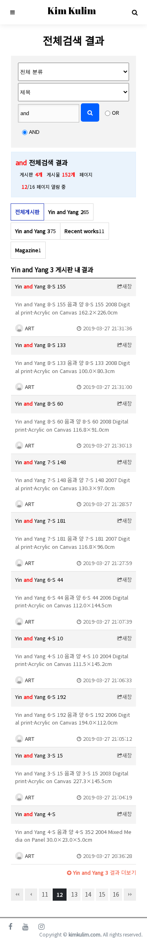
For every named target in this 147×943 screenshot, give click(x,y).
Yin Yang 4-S (35, 814)
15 (102, 894)
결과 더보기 (103, 872)
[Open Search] (134, 12)
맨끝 (130, 894)
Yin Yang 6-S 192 (40, 697)
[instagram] (41, 926)
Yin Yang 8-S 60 (39, 403)
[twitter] (25, 926)
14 (88, 894)
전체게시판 (27, 212)
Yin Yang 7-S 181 (40, 520)
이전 (31, 894)
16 (116, 894)
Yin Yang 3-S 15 (39, 755)
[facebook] (10, 926)
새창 (127, 286)
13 (74, 894)
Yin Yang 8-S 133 (40, 345)
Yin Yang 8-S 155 (40, 286)
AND (34, 131)
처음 (17, 894)
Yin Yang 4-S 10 (39, 638)
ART (28, 328)
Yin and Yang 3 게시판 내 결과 (52, 269)
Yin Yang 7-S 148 (40, 462)
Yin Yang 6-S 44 (39, 579)
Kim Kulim (71, 10)
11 (45, 894)
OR (115, 112)
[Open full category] (12, 12)
